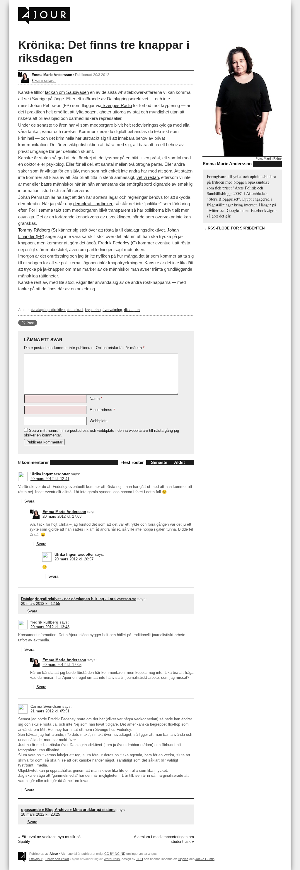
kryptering (93, 310)
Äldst (179, 462)
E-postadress (102, 410)
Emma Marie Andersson (52, 75)
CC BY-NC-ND (114, 853)
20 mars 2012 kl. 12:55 (40, 603)
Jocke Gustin (204, 859)
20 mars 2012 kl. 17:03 (61, 516)
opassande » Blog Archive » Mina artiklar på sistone (68, 809)
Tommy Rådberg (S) (37, 229)
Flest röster (132, 462)
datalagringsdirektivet (48, 310)
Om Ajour (35, 859)
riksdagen (132, 310)
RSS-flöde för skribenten (236, 228)
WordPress (112, 859)
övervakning (112, 310)
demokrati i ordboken (93, 203)
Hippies (183, 859)
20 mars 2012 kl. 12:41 (49, 479)
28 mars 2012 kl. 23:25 (40, 814)
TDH (139, 859)
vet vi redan (148, 177)
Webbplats (99, 421)
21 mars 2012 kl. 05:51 (49, 711)
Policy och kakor (57, 859)
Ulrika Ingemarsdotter (50, 474)
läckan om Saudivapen (67, 92)
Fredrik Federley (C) (117, 242)
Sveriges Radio (116, 105)
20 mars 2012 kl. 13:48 (49, 627)
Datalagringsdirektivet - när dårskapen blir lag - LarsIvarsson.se (78, 599)
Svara (29, 501)
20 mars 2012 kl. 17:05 (61, 664)
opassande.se (259, 182)
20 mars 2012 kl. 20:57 (73, 559)
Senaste (159, 462)
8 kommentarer (44, 80)
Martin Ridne (273, 158)
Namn (96, 398)
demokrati (75, 310)
